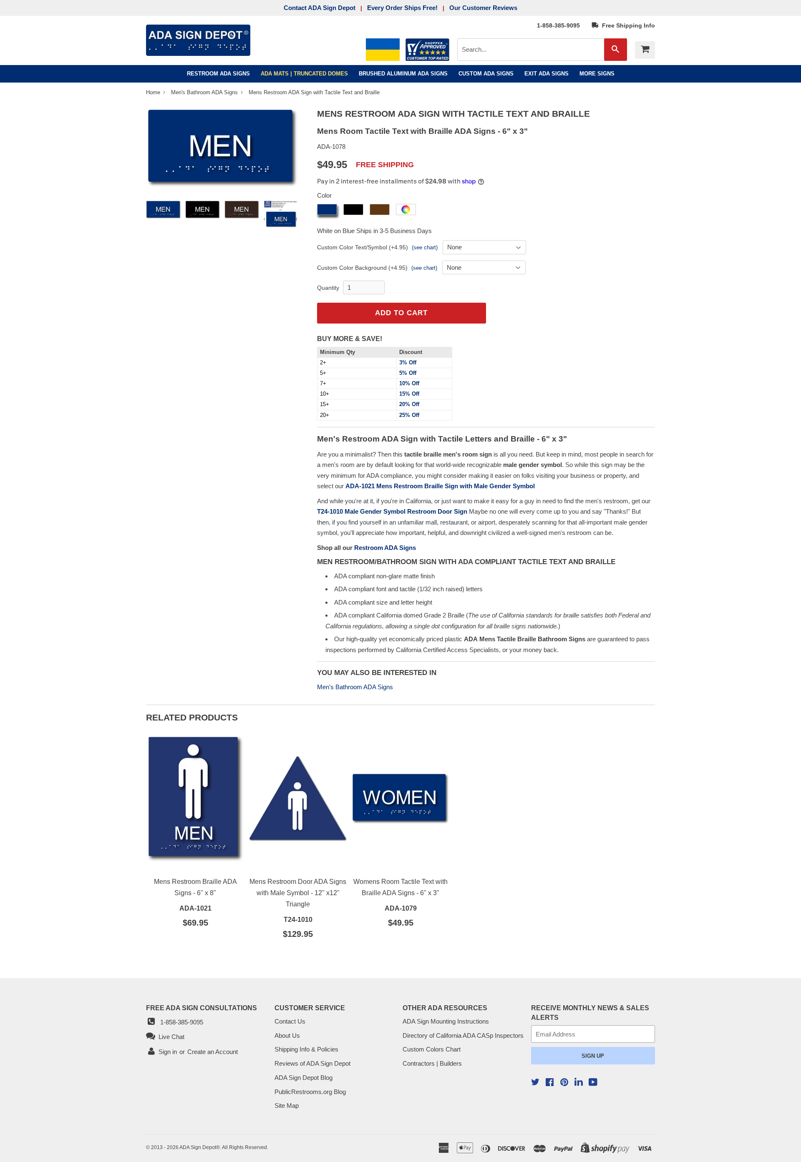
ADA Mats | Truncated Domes (304, 73)
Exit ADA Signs (546, 73)
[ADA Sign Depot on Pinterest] (564, 1083)
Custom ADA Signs (486, 73)
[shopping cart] (645, 50)
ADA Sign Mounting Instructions (446, 1021)
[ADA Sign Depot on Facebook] (549, 1083)
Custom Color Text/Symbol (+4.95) (362, 247)
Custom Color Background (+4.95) (362, 267)
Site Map (287, 1105)
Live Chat (169, 1036)
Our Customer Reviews (483, 7)
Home (154, 92)
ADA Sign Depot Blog (303, 1077)
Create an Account (212, 1051)
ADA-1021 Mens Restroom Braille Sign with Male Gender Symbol (440, 485)
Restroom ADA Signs (218, 73)
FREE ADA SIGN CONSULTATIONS (201, 1007)
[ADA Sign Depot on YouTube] (593, 1083)
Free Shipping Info (627, 25)
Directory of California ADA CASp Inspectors (463, 1035)
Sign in (168, 1051)
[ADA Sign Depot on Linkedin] (578, 1083)
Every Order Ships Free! (402, 7)
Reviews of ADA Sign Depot (312, 1063)
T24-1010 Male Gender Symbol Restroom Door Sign (392, 511)
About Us (287, 1035)
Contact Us (290, 1021)
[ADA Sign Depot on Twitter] (535, 1083)
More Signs (597, 73)
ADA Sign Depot (197, 1147)
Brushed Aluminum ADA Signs (403, 73)
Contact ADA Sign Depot (319, 7)
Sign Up (593, 1056)
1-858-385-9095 (558, 25)
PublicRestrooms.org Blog (310, 1091)
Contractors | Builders (432, 1063)
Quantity (328, 287)
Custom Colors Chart (432, 1049)
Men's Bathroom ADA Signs (205, 92)
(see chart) (425, 247)
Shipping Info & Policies (306, 1049)
